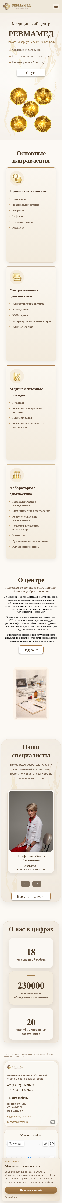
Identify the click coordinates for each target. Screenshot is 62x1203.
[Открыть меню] (56, 6)
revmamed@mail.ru (17, 1122)
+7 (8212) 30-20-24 (20, 1085)
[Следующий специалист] (36, 884)
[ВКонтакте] (52, 1122)
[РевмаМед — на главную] (27, 6)
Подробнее (31, 650)
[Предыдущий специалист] (25, 884)
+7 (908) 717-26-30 (20, 1090)
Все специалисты (31, 896)
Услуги (31, 72)
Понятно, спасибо (31, 1190)
